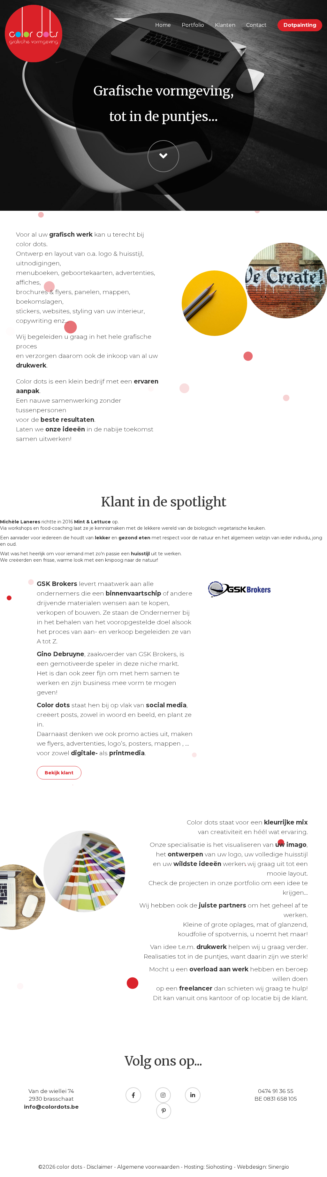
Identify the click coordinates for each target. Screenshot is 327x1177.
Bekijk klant (59, 773)
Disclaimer (100, 1167)
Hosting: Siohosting (209, 1167)
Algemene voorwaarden (149, 1167)
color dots (70, 1167)
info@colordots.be (51, 1107)
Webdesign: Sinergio (263, 1167)
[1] (9, 598)
